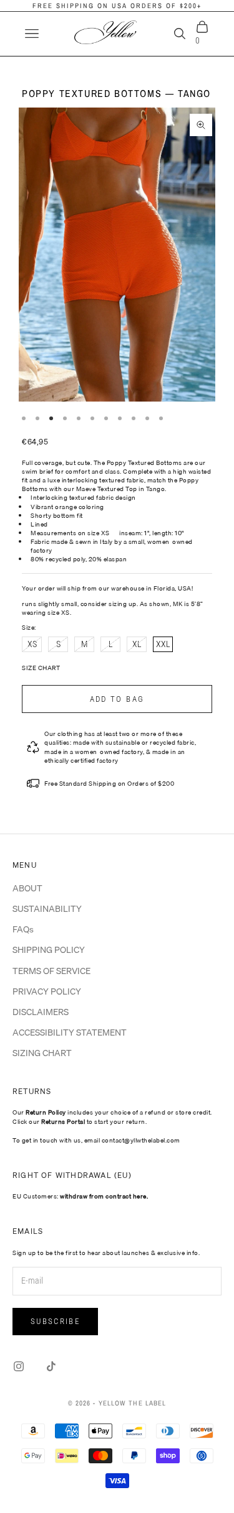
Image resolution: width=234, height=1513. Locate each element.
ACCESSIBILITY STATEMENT (69, 1032)
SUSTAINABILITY (47, 909)
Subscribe (55, 1321)
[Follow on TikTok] (51, 1366)
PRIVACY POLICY (46, 991)
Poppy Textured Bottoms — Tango (116, 93)
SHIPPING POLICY (48, 950)
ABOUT (27, 888)
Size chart (41, 667)
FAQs (23, 929)
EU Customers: (80, 1196)
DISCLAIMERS (40, 1012)
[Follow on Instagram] (18, 1366)
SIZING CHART (42, 1053)
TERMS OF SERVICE (51, 971)
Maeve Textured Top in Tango (120, 489)
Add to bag (117, 699)
